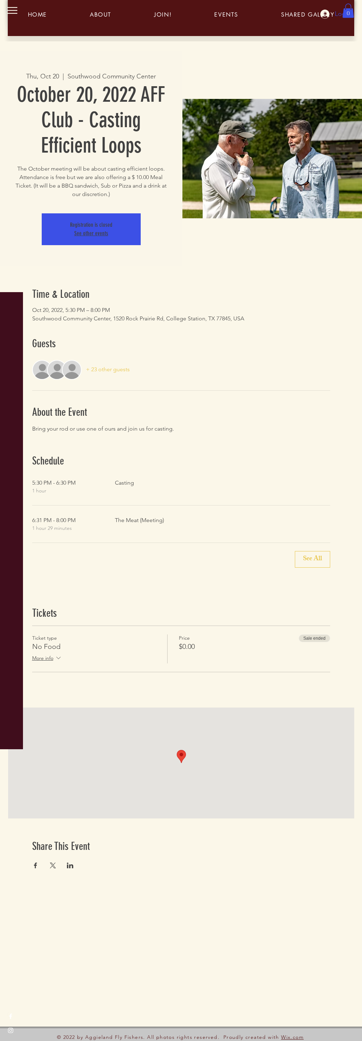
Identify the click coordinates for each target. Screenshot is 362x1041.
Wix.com (292, 1037)
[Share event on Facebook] (35, 865)
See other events (91, 233)
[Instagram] (10, 1030)
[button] (12, 10)
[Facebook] (10, 1016)
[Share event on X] (52, 865)
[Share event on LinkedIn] (70, 865)
